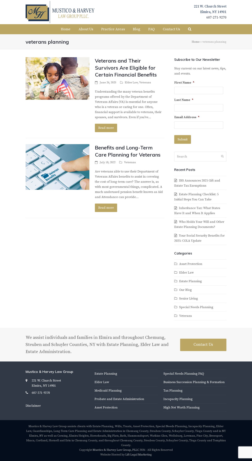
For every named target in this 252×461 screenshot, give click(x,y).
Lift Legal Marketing (138, 454)
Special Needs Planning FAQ (183, 374)
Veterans (145, 82)
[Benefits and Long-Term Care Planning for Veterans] (57, 167)
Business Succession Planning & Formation (194, 382)
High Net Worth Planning (181, 407)
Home (196, 42)
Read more (106, 128)
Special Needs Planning (196, 307)
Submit (183, 139)
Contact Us (203, 344)
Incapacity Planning (178, 399)
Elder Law (131, 82)
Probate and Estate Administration (119, 399)
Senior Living (188, 299)
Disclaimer (33, 406)
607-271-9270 (216, 17)
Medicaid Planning (108, 391)
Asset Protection (190, 264)
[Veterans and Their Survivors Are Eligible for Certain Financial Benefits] (57, 78)
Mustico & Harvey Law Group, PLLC (116, 450)
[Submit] (222, 157)
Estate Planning (190, 281)
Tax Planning (173, 391)
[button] (189, 29)
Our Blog (185, 290)
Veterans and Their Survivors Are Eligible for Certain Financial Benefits (126, 67)
